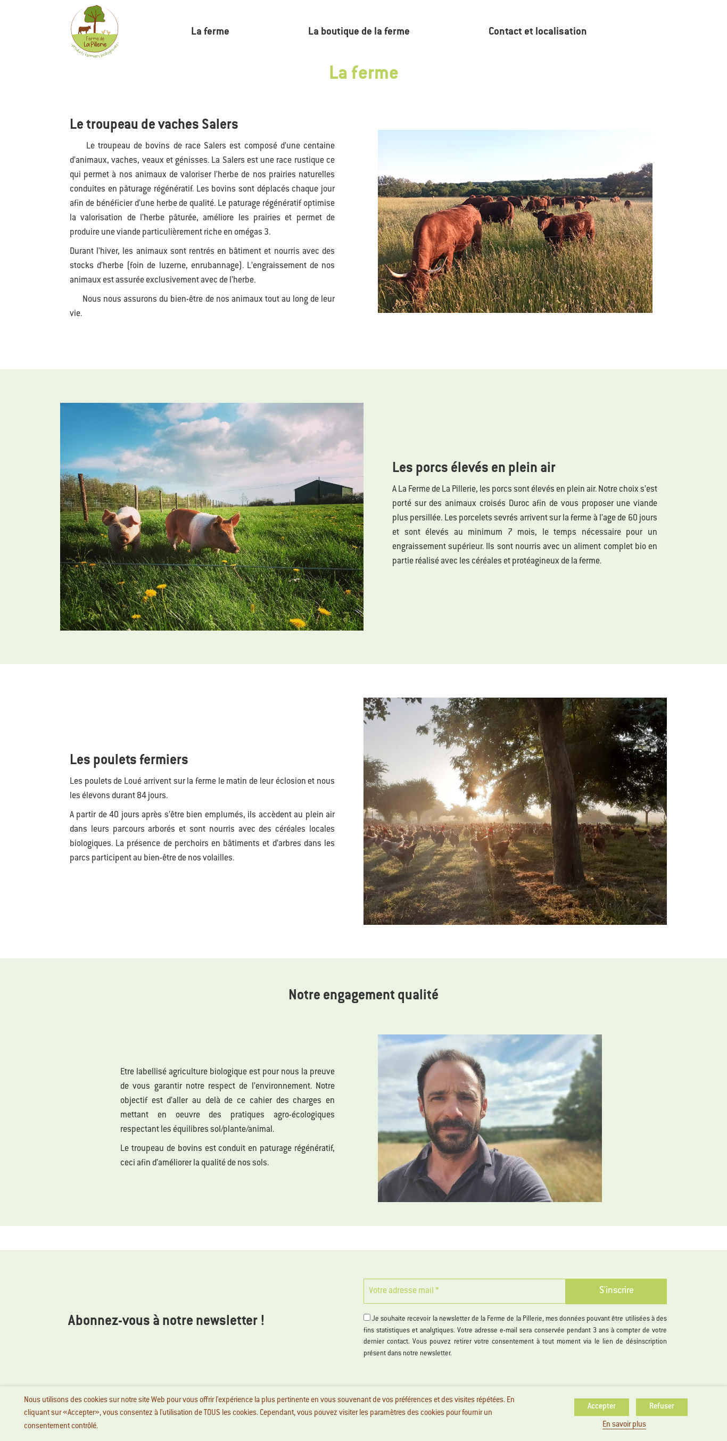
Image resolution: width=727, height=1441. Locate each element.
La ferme (210, 32)
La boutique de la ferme (359, 32)
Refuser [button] (661, 1407)
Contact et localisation (538, 32)
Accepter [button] (602, 1407)
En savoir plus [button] (624, 1425)
